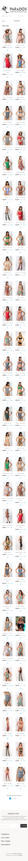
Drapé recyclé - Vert (7, 247)
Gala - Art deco (7, 147)
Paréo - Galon (20, 297)
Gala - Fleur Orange (20, 197)
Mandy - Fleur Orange (8, 525)
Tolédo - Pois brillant (20, 423)
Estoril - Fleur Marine (20, 373)
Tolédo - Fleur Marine (7, 373)
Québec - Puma (7, 423)
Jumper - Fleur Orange (20, 272)
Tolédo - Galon (7, 347)
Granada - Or (20, 633)
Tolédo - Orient (7, 708)
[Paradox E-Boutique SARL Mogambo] (14, 9)
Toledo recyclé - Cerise (7, 322)
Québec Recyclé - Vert (7, 473)
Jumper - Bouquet (7, 733)
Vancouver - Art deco (7, 633)
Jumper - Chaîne (7, 222)
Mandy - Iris (20, 658)
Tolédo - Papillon (20, 579)
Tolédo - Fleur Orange (8, 297)
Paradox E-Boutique (17, 853)
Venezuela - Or (7, 272)
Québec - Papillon (20, 70)
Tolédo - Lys (7, 197)
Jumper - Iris (7, 758)
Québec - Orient (20, 783)
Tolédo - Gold (20, 758)
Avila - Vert (20, 398)
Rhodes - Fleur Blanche (7, 498)
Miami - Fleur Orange (7, 97)
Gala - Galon (20, 247)
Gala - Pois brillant (7, 122)
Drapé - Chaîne (20, 97)
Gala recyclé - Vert (7, 172)
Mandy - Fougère (20, 708)
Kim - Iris (20, 683)
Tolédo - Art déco (7, 398)
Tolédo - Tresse (20, 448)
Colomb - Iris (7, 683)
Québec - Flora (7, 552)
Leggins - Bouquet (7, 783)
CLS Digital (19, 855)
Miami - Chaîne (7, 45)
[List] (4, 21)
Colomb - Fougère (20, 606)
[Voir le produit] (7, 50)
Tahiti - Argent (20, 473)
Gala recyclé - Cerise (20, 222)
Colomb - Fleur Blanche (7, 658)
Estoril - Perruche (20, 322)
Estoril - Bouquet (20, 733)
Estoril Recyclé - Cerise (20, 147)
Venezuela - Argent (20, 122)
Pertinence (17, 20)
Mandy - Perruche (20, 172)
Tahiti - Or (7, 448)
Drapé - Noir (20, 347)
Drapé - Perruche (20, 45)
